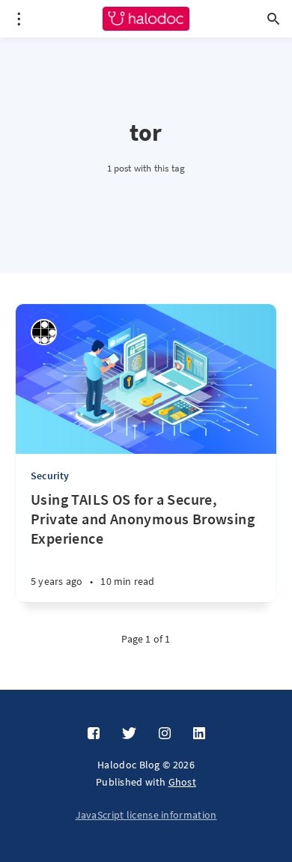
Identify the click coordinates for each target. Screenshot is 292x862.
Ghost (182, 782)
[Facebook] (94, 734)
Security (50, 475)
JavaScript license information (146, 815)
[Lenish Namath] (44, 332)
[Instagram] (165, 734)
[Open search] (273, 18)
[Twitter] (129, 734)
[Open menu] (18, 18)
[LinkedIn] (199, 734)
